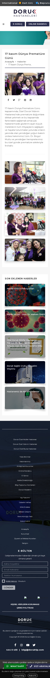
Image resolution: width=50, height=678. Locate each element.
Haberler (21, 61)
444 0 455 (12, 649)
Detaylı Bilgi (19, 675)
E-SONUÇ (17, 24)
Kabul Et (32, 675)
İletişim (25, 543)
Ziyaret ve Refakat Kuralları (25, 538)
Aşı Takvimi (25, 498)
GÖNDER (8, 587)
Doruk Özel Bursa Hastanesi (25, 449)
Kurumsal (25, 534)
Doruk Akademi (25, 490)
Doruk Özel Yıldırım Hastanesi (25, 444)
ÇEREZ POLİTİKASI (25, 608)
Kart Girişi (28, 3)
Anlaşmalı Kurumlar (25, 466)
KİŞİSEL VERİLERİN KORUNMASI (25, 604)
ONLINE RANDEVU (37, 24)
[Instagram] (21, 645)
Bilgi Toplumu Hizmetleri (25, 485)
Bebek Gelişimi (25, 512)
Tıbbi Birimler (25, 457)
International (9, 3)
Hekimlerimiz (25, 461)
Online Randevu (25, 471)
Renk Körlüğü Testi (25, 516)
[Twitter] (34, 645)
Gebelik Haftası (25, 502)
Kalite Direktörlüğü (25, 480)
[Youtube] (28, 645)
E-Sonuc (25, 476)
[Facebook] (15, 645)
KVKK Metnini (11, 581)
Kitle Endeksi (25, 507)
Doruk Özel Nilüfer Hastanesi (25, 439)
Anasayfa (9, 61)
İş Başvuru (43, 3)
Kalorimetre (25, 521)
